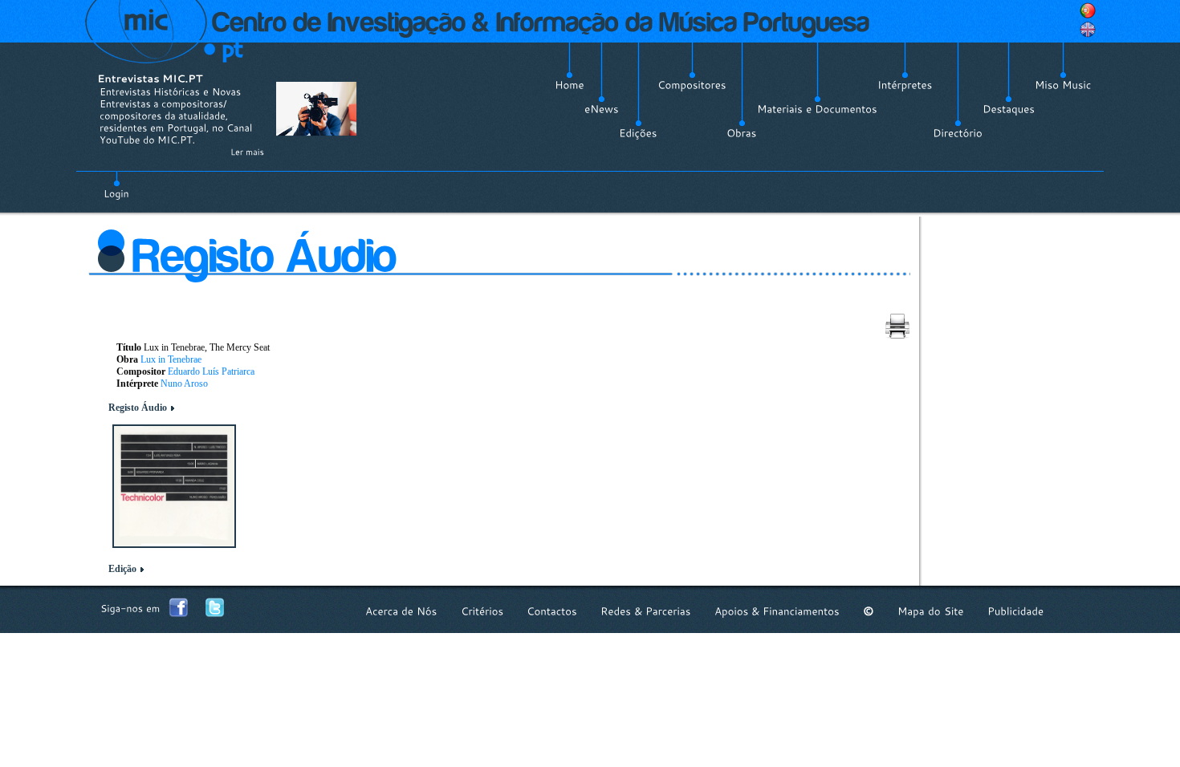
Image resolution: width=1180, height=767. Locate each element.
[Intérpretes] (905, 85)
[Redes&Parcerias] (645, 611)
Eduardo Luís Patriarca (211, 371)
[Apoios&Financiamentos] (777, 611)
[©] (868, 611)
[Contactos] (552, 611)
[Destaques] (1009, 109)
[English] (1088, 30)
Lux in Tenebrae (170, 359)
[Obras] (741, 133)
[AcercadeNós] (401, 611)
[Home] (569, 85)
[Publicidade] (1015, 611)
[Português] (1088, 10)
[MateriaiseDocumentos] (817, 109)
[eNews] (601, 109)
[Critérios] (482, 611)
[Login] (116, 184)
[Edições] (638, 133)
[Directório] (958, 133)
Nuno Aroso (184, 383)
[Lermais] (247, 151)
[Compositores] (691, 85)
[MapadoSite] (930, 611)
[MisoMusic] (1063, 85)
